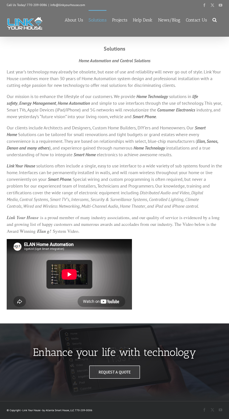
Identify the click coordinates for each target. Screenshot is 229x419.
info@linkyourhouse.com (67, 5)
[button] (214, 19)
